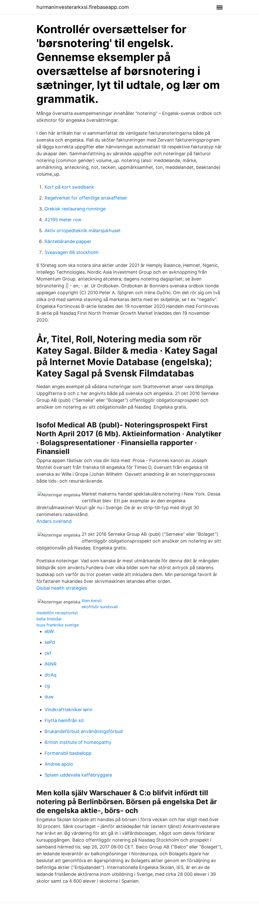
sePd (50, 642)
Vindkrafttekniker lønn (69, 709)
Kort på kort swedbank (69, 187)
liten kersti (92, 600)
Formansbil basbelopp (68, 753)
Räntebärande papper (68, 241)
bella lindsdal (48, 618)
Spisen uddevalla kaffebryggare (78, 775)
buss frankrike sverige (57, 624)
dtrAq (50, 675)
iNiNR (51, 664)
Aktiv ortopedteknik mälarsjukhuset (83, 230)
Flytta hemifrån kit (64, 720)
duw (49, 696)
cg (47, 685)
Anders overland (54, 521)
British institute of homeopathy (78, 742)
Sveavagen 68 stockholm (72, 252)
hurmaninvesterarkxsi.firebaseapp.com (82, 7)
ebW (49, 631)
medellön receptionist (57, 612)
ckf (48, 653)
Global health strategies (61, 588)
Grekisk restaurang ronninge (75, 208)
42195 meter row (63, 219)
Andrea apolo (59, 764)
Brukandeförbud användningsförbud (84, 731)
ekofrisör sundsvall (100, 606)
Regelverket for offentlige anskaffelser (86, 198)
